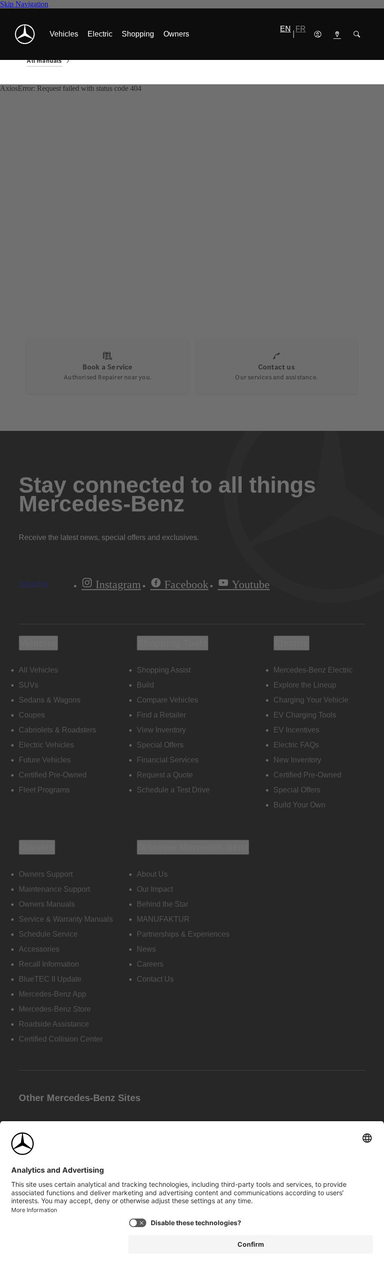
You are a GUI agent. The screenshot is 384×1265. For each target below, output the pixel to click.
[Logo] (25, 34)
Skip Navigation (24, 4)
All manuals (44, 60)
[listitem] (64, 34)
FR (300, 29)
